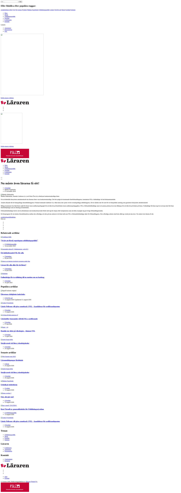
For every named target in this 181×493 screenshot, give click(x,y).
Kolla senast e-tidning (7, 98)
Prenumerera (8, 30)
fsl (16, 10)
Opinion (7, 440)
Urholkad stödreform (9, 385)
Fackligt (67, 10)
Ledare (52, 10)
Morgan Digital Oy (31, 481)
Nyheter (24, 10)
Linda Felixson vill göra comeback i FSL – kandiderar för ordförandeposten (30, 306)
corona (20, 10)
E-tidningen (8, 20)
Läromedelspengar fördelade (12, 360)
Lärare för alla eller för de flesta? (13, 265)
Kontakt (7, 21)
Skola (63, 10)
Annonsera (8, 28)
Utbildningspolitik (44, 10)
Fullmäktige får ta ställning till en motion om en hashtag (22, 277)
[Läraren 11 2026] (22, 95)
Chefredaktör (8, 459)
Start (6, 477)
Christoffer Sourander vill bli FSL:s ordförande (19, 319)
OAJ (14, 10)
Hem (6, 13)
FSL (6, 31)
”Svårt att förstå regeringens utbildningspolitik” (19, 241)
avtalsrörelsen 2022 (6, 10)
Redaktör (7, 461)
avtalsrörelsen (5, 217)
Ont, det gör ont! (7, 397)
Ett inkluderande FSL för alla (12, 253)
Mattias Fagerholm (32, 10)
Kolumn (73, 10)
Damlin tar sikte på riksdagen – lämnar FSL (18, 331)
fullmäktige (12, 217)
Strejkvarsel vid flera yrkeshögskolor (15, 343)
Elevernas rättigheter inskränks (13, 294)
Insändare (8, 256)
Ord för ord (57, 10)
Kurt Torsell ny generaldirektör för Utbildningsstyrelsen (22, 409)
